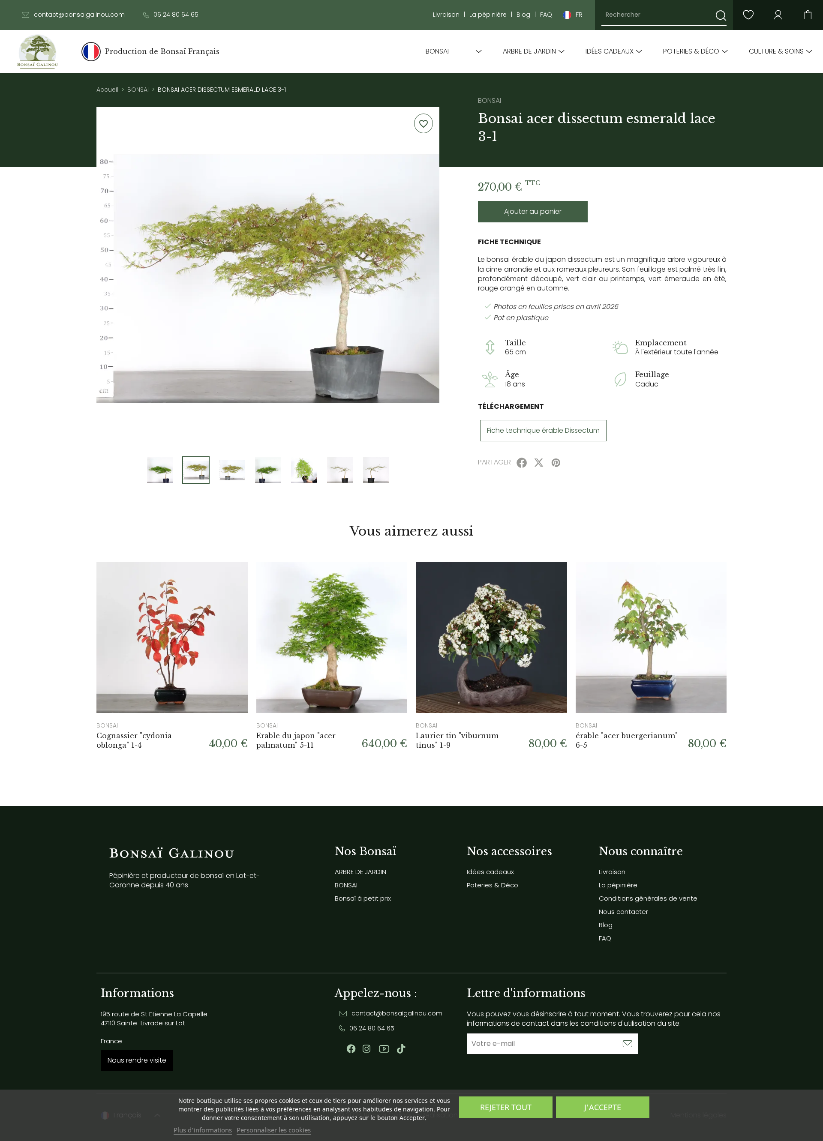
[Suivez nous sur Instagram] (366, 1048)
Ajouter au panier (533, 211)
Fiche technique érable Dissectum (543, 430)
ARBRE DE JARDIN (529, 51)
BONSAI (437, 51)
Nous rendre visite (137, 1060)
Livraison (446, 15)
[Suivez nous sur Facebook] (351, 1048)
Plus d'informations (203, 1130)
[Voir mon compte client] (748, 15)
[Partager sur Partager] (521, 462)
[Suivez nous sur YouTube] (384, 1048)
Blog (523, 15)
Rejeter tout (506, 1107)
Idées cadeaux (610, 51)
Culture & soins (776, 51)
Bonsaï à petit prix (363, 898)
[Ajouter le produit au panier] (230, 579)
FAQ (546, 15)
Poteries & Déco (691, 51)
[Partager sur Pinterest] (556, 462)
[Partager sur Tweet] (538, 462)
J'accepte (602, 1107)
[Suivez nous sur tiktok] (401, 1048)
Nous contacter (623, 911)
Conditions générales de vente (648, 898)
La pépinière (488, 15)
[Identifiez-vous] (778, 15)
